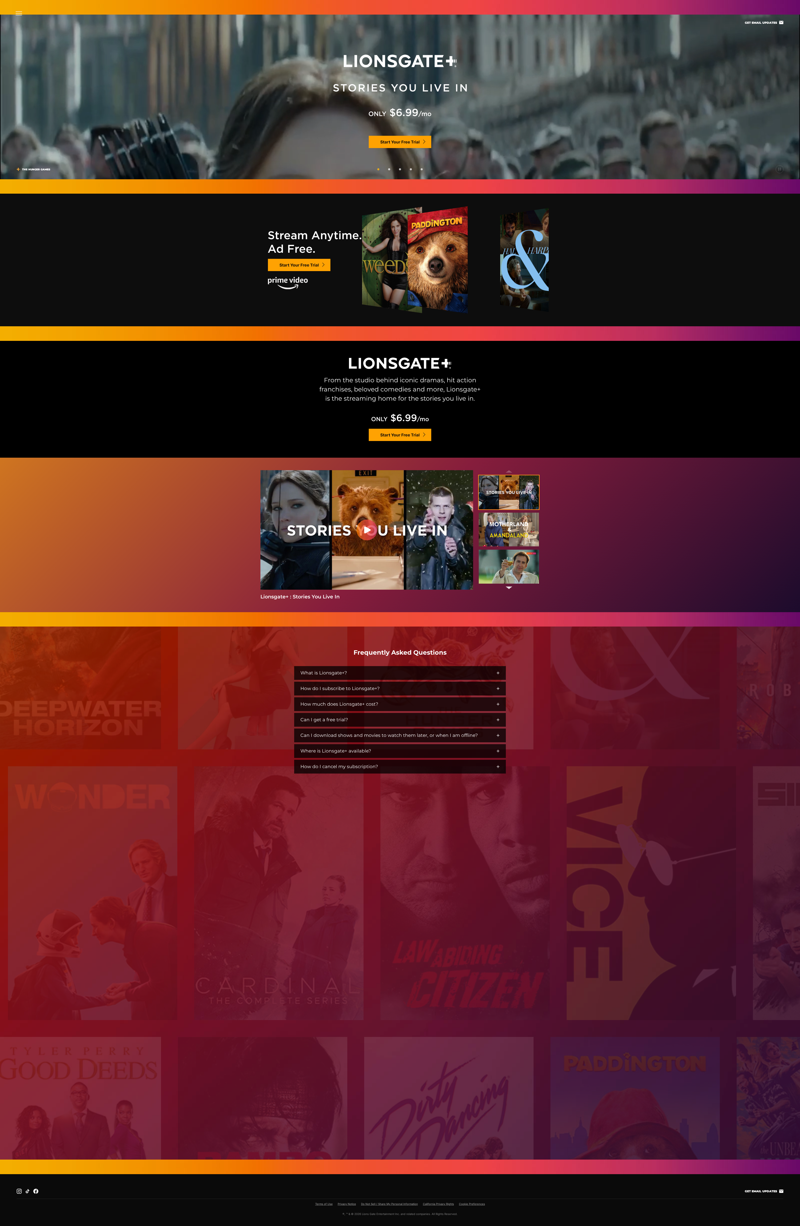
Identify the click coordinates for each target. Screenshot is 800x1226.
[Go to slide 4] (411, 169)
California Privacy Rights (438, 1204)
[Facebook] (35, 1191)
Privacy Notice (347, 1204)
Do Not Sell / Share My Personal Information (389, 1204)
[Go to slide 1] (378, 169)
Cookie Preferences (472, 1204)
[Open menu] (20, 13)
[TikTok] (27, 1191)
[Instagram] (19, 1191)
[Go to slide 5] (422, 169)
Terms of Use (324, 1204)
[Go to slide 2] (389, 169)
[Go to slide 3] (400, 169)
